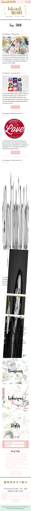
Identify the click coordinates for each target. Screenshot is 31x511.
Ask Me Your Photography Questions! (16, 468)
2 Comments (23, 34)
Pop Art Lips (15, 70)
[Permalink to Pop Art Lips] (15, 84)
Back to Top (15, 473)
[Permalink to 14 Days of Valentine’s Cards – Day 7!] (15, 220)
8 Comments (24, 73)
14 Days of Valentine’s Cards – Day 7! (15, 156)
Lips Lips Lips (15, 110)
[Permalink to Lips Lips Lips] (14, 129)
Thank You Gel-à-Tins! (15, 31)
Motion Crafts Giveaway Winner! (14, 462)
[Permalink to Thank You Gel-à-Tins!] (15, 45)
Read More (15, 67)
